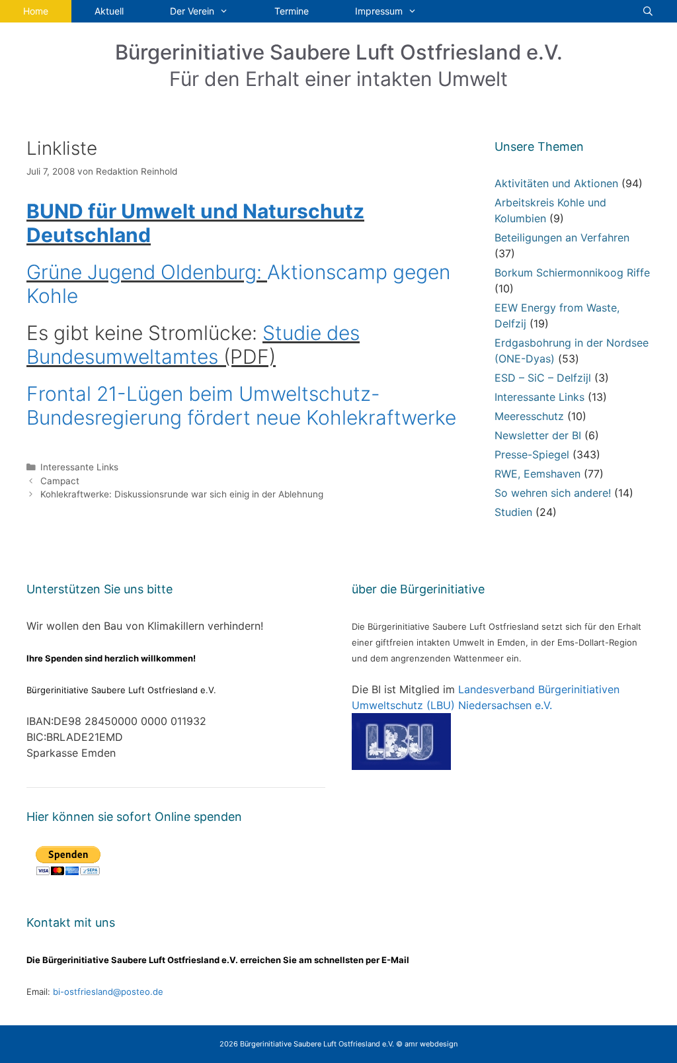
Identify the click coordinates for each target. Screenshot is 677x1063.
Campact (59, 481)
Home (35, 11)
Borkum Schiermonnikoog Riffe (572, 272)
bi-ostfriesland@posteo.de (108, 991)
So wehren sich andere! (553, 492)
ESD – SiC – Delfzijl (543, 377)
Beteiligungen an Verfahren (562, 237)
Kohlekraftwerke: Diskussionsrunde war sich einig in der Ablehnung (181, 494)
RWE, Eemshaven (537, 473)
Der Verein (192, 11)
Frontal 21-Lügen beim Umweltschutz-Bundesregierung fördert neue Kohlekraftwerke (241, 405)
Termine (291, 11)
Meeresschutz (529, 416)
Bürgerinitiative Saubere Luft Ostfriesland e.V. (339, 52)
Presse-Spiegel (532, 454)
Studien (513, 512)
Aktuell (109, 11)
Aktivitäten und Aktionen (556, 183)
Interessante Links (79, 467)
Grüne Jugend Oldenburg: (146, 272)
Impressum (379, 11)
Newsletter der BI (538, 435)
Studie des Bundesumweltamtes (193, 344)
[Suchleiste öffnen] (648, 11)
